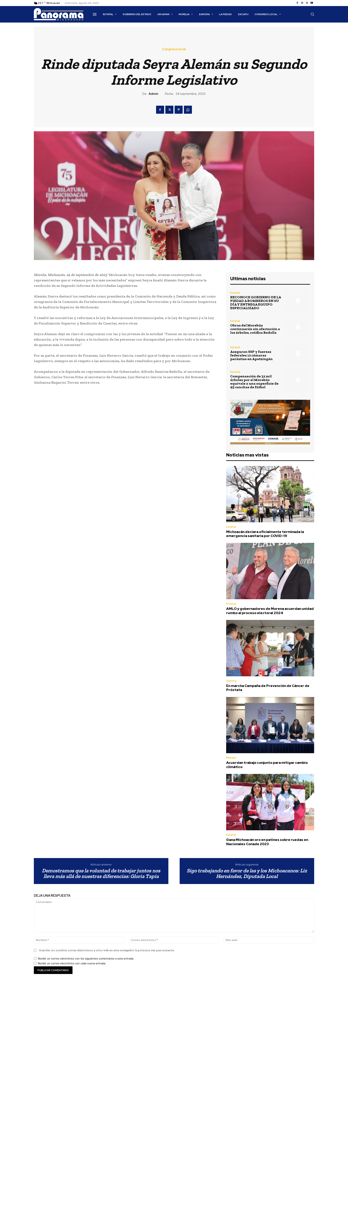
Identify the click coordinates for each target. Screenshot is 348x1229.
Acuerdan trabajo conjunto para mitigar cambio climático (267, 764)
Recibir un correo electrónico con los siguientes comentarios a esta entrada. (86, 958)
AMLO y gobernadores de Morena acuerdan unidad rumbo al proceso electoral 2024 (270, 610)
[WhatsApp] (188, 110)
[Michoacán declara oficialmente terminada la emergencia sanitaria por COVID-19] (270, 494)
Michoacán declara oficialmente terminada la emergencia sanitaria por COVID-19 (265, 534)
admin (153, 94)
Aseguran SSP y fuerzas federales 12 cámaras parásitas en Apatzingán (251, 355)
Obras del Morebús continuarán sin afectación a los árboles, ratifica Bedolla (255, 329)
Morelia (231, 757)
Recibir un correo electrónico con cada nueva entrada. (72, 963)
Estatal (235, 292)
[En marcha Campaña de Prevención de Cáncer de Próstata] (270, 648)
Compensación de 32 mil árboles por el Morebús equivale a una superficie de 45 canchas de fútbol (254, 381)
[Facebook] (297, 3)
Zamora (231, 681)
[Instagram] (302, 3)
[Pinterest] (179, 110)
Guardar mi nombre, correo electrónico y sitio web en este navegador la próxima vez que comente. (106, 950)
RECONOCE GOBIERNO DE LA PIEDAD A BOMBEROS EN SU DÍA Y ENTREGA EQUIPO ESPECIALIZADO (255, 302)
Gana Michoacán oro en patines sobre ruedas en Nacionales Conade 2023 (267, 842)
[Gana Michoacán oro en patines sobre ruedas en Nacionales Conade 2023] (270, 802)
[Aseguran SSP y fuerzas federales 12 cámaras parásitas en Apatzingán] (298, 353)
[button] (312, 14)
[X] (306, 3)
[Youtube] (311, 3)
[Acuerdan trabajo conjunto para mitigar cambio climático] (270, 725)
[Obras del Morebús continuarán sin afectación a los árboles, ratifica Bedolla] (298, 327)
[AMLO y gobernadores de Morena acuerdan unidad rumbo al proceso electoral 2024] (270, 571)
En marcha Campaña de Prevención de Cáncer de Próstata (267, 688)
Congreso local (174, 49)
